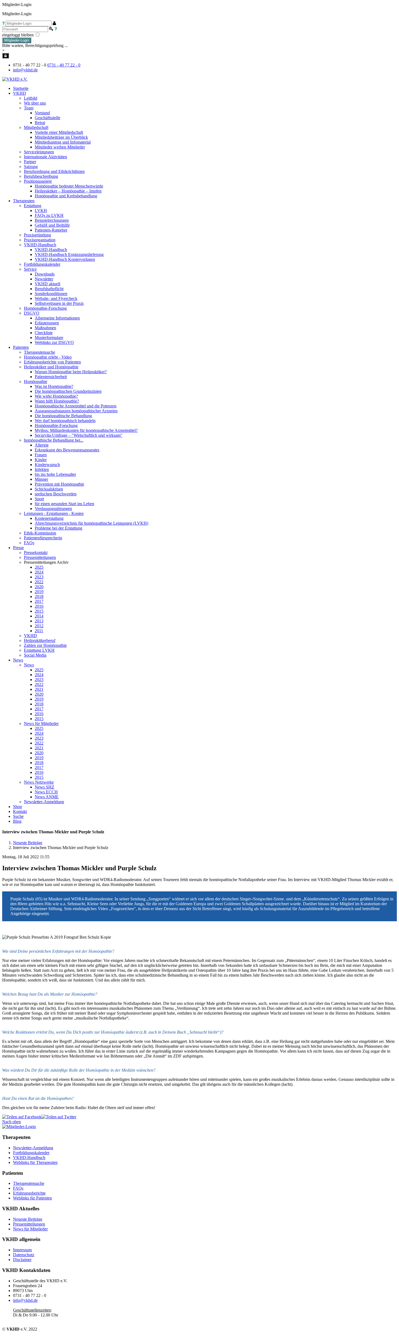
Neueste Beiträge (27, 842)
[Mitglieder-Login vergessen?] (4, 23)
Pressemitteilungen (29, 1224)
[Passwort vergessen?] (56, 29)
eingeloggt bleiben (18, 35)
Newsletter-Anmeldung (44, 801)
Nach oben (11, 1121)
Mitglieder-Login (16, 40)
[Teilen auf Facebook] (22, 1117)
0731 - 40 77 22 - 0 (63, 65)
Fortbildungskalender (31, 1152)
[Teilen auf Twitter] (59, 1117)
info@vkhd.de (25, 70)
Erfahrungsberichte (29, 1193)
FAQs (18, 1188)
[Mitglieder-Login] (5, 55)
